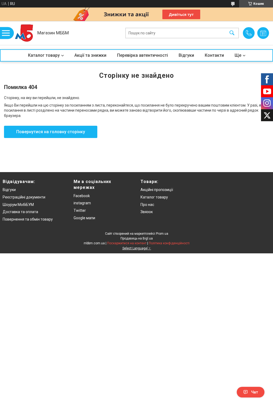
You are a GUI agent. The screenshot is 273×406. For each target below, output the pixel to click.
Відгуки (186, 55)
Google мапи (84, 218)
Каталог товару (44, 55)
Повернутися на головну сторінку (50, 131)
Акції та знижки (90, 55)
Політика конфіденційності (169, 243)
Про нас (147, 204)
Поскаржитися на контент (126, 243)
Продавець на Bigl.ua (137, 238)
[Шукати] (232, 33)
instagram (82, 203)
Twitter (80, 210)
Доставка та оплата (20, 212)
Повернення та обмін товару (28, 219)
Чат (254, 392)
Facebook (82, 196)
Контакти (214, 55)
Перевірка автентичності (142, 55)
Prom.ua (162, 234)
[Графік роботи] (263, 33)
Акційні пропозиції (156, 190)
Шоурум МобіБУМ (18, 204)
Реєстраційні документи (24, 197)
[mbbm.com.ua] (24, 33)
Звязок (146, 212)
